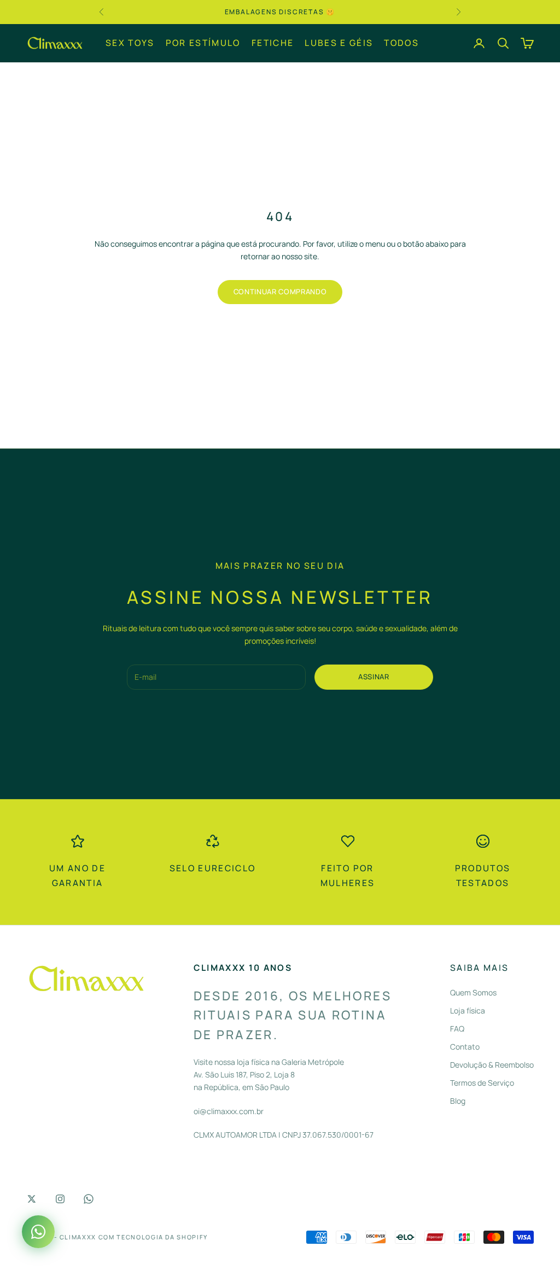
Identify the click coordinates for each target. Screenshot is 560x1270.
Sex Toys (130, 43)
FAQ (457, 1028)
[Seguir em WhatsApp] (88, 1198)
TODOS (401, 43)
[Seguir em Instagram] (60, 1198)
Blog (457, 1101)
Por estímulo (203, 43)
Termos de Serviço (482, 1082)
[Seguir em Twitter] (31, 1198)
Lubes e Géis (339, 43)
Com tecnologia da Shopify (153, 1237)
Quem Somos (473, 992)
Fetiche (273, 43)
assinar (373, 676)
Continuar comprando (280, 291)
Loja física (467, 1010)
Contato (465, 1046)
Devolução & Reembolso (492, 1064)
